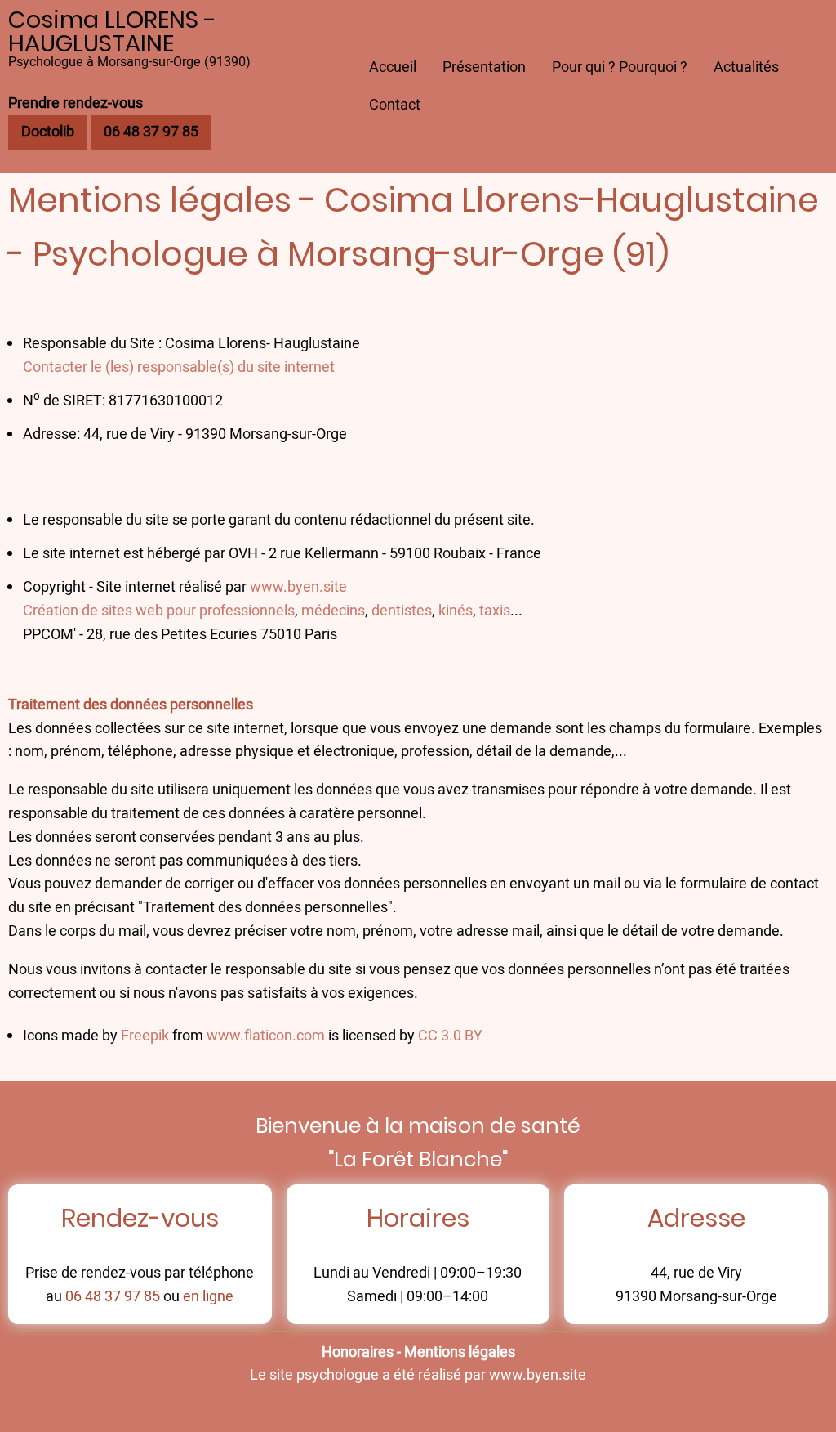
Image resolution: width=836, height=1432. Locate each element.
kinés (455, 611)
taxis (494, 611)
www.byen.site (298, 587)
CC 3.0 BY (450, 1036)
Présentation (484, 67)
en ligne (208, 1297)
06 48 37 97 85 (112, 1297)
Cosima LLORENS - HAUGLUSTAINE (112, 31)
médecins (333, 611)
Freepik (145, 1036)
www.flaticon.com (266, 1036)
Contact (394, 105)
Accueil (392, 67)
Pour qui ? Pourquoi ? (619, 67)
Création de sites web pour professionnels (159, 611)
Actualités (746, 67)
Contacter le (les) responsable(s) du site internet (179, 367)
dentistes (401, 611)
